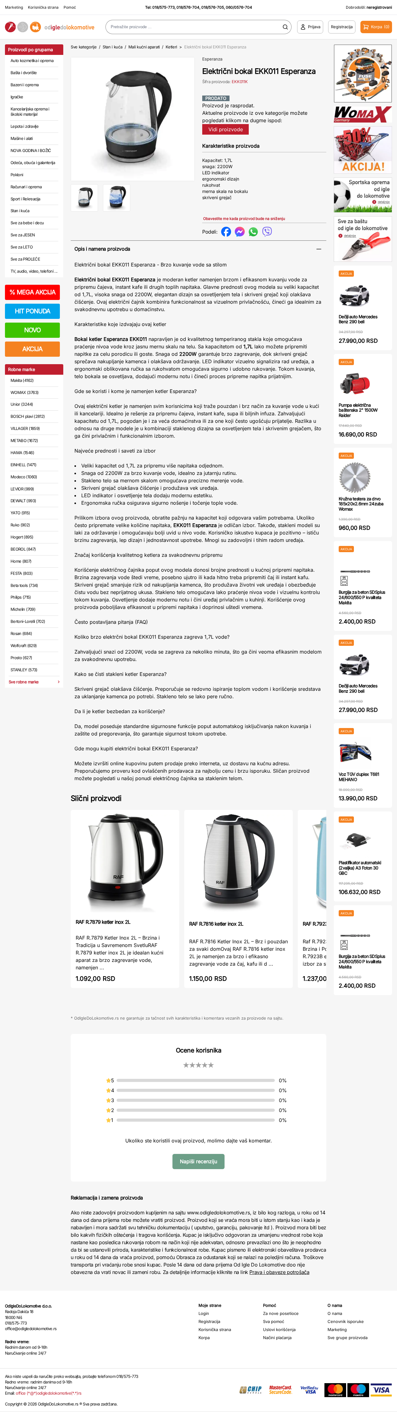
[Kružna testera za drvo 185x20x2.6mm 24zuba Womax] (355, 477)
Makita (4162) (22, 380)
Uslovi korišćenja (279, 1329)
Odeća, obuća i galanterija (33, 162)
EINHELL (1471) (23, 464)
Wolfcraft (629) (24, 645)
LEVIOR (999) (22, 488)
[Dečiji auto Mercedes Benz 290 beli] (355, 295)
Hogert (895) (22, 536)
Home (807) (21, 561)
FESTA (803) (22, 573)
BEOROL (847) (23, 549)
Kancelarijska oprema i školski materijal (30, 111)
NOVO (32, 330)
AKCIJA (32, 349)
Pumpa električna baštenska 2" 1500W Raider (358, 410)
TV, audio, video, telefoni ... (34, 271)
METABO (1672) (24, 440)
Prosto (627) (21, 657)
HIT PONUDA (32, 311)
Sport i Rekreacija (25, 198)
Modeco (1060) (24, 476)
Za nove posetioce (281, 1313)
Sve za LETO (22, 246)
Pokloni (17, 174)
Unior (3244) (22, 404)
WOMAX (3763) (24, 392)
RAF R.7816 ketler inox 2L (216, 924)
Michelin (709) (23, 609)
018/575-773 (163, 7)
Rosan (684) (21, 633)
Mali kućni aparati (144, 46)
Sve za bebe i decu (27, 222)
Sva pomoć (273, 1321)
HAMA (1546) (22, 452)
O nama (335, 1313)
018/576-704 (187, 7)
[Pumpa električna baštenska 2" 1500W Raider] (355, 384)
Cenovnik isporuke (346, 1321)
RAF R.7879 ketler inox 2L (103, 922)
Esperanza (212, 58)
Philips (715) (21, 597)
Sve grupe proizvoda (348, 1337)
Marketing (14, 7)
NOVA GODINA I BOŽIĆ (31, 150)
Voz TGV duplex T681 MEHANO (359, 776)
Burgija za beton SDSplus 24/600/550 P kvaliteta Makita (362, 597)
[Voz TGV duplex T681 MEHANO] (355, 753)
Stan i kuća (20, 210)
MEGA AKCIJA (32, 292)
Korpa (204, 1337)
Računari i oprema (26, 186)
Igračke (17, 96)
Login (203, 1313)
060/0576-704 (239, 7)
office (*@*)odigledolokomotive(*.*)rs (48, 1393)
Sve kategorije (83, 46)
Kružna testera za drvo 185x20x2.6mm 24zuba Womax (361, 504)
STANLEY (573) (24, 669)
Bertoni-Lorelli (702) (28, 621)
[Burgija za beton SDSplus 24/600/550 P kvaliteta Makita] (355, 571)
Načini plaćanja (277, 1337)
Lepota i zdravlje (24, 126)
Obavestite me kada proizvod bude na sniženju (244, 218)
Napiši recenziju (198, 1161)
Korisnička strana (43, 7)
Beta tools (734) (24, 585)
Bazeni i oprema (24, 84)
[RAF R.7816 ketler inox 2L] (238, 865)
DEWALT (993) (23, 500)
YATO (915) (20, 512)
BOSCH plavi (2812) (28, 416)
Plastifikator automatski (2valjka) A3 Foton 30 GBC (360, 868)
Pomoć (70, 7)
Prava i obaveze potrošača (279, 1272)
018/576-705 (212, 7)
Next (205, 118)
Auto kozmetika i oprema (32, 60)
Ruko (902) (20, 524)
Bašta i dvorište (24, 72)
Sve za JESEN (23, 234)
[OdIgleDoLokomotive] (49, 27)
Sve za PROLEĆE (25, 259)
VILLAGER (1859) (25, 428)
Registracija (209, 1321)
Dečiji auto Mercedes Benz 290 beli (358, 319)
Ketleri (171, 46)
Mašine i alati (22, 138)
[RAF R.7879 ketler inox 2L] (125, 864)
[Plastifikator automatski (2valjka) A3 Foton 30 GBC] (355, 841)
